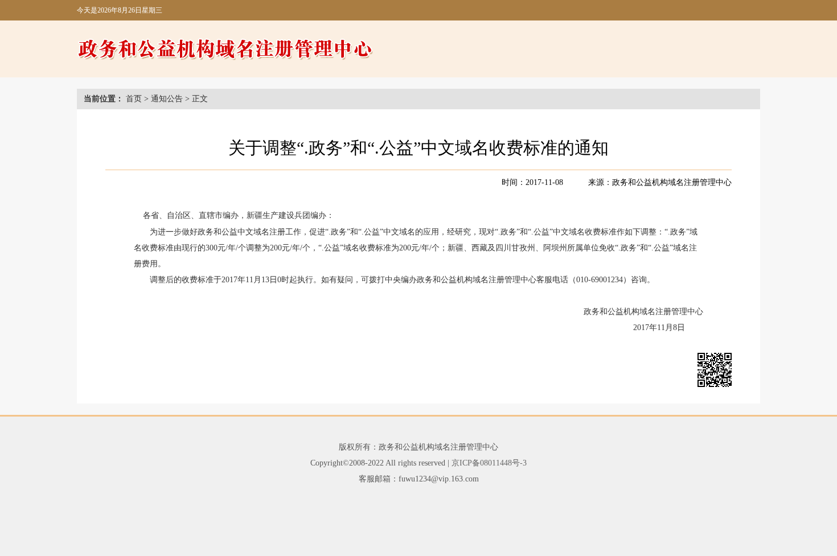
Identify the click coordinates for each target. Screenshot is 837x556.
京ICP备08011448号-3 (489, 463)
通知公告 (167, 98)
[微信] (715, 372)
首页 (134, 98)
